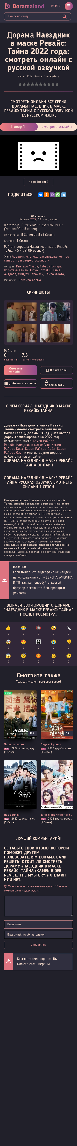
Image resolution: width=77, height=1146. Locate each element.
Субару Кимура (51, 266)
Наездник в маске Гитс (33, 445)
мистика (32, 256)
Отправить (38, 944)
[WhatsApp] (57, 194)
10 (57, 84)
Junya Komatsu (40, 270)
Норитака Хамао (16, 270)
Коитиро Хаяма (30, 280)
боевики (18, 256)
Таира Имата (54, 274)
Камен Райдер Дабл (40, 449)
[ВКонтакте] (40, 194)
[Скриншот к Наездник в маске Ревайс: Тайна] (22, 311)
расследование (50, 256)
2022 (33, 219)
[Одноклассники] (46, 194)
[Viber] (52, 194)
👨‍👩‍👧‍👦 (38, 644)
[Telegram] (63, 194)
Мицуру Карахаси (30, 274)
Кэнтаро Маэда (27, 266)
